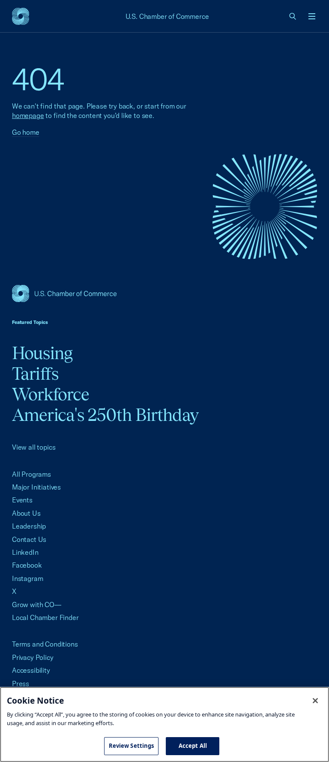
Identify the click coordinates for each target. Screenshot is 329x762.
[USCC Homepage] (164, 293)
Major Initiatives (36, 487)
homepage (28, 115)
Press (20, 683)
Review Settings (131, 746)
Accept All (193, 746)
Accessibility (31, 670)
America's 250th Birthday (105, 415)
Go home (25, 132)
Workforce (50, 394)
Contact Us (29, 539)
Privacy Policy (33, 657)
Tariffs (35, 373)
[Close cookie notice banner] (315, 700)
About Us (26, 513)
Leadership (29, 526)
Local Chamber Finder (45, 617)
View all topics (33, 447)
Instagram (27, 578)
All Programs (31, 474)
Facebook (27, 565)
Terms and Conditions (45, 644)
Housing (42, 353)
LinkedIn (25, 552)
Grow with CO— (36, 604)
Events (22, 500)
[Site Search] (293, 16)
